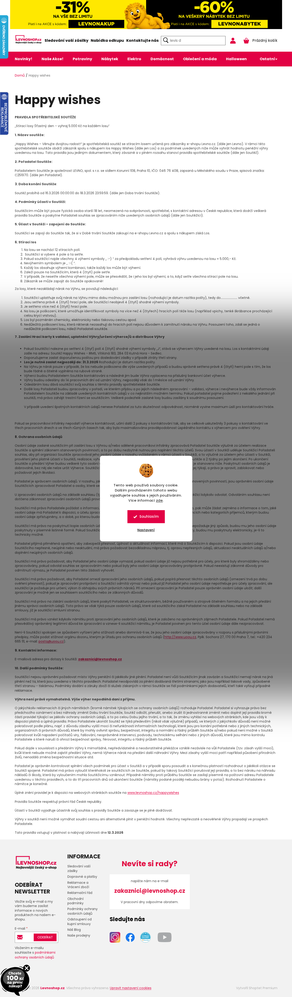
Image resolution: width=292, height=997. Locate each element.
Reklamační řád (79, 892)
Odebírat (45, 937)
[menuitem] (66, 40)
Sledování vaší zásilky (78, 868)
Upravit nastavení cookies (130, 988)
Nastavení (146, 530)
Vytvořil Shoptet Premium (256, 988)
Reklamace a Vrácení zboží (78, 884)
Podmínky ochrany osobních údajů (82, 911)
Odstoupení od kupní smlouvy (79, 921)
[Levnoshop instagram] (115, 937)
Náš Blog (74, 929)
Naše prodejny (78, 935)
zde (159, 500)
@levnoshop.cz (108, 659)
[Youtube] (164, 937)
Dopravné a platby (82, 876)
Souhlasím (149, 516)
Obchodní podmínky (75, 900)
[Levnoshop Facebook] (130, 937)
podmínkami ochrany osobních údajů (35, 954)
